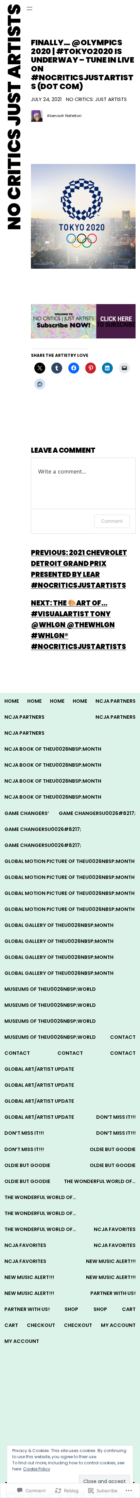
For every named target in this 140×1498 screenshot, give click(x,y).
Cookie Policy (36, 1469)
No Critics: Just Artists (96, 99)
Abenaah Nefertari (64, 115)
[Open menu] (29, 8)
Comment (112, 521)
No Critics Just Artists (14, 117)
